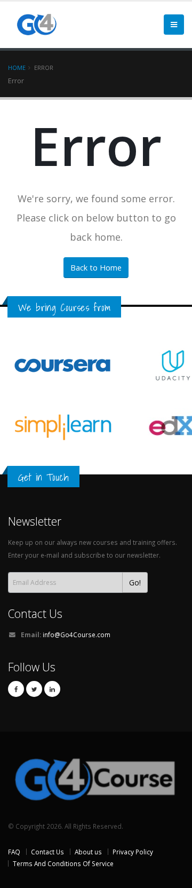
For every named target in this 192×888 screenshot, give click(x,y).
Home (17, 68)
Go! (135, 582)
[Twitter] (34, 689)
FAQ (14, 851)
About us (88, 851)
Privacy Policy (133, 851)
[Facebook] (16, 689)
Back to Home (96, 268)
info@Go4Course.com (76, 634)
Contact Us (35, 613)
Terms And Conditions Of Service (63, 863)
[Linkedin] (52, 689)
